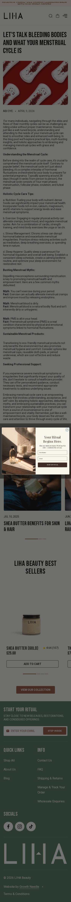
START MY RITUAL (52, 464)
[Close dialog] (67, 429)
